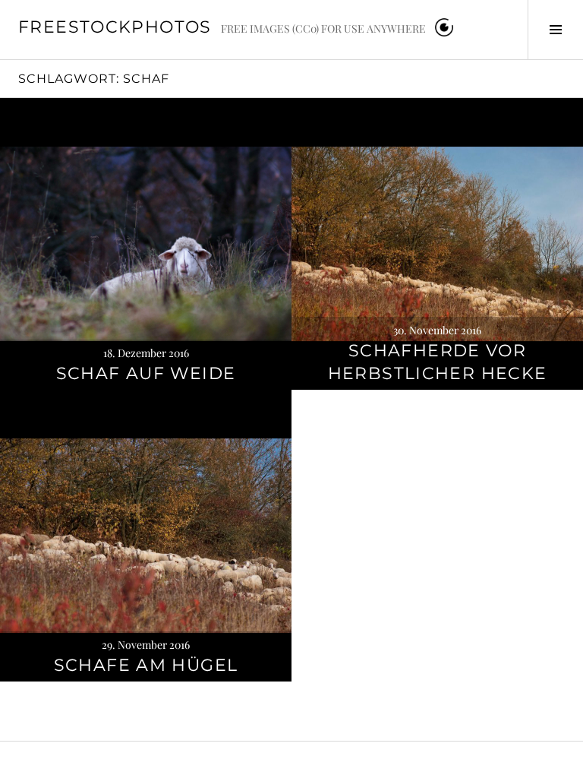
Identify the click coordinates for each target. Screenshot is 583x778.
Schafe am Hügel (146, 665)
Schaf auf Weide (146, 373)
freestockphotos (115, 27)
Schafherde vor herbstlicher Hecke (437, 362)
